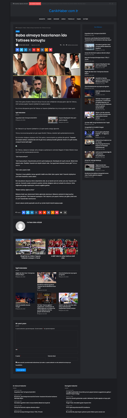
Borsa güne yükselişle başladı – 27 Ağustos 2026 (102, 133)
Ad (17, 349)
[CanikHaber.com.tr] (63, 11)
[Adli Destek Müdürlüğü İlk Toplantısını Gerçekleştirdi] (89, 154)
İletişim (85, 19)
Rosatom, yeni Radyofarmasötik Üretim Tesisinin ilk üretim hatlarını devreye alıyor (98, 39)
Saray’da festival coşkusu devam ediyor (97, 53)
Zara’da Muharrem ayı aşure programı (68, 274)
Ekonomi (56, 19)
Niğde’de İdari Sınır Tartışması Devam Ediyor (25, 274)
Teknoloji (71, 19)
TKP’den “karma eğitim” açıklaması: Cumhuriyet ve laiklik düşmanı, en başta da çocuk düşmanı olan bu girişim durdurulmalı (46, 308)
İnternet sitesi (52, 356)
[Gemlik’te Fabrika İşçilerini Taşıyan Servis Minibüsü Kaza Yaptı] (46, 277)
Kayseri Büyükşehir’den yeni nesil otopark (103, 65)
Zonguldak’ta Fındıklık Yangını (94, 127)
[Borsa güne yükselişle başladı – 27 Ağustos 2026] (89, 134)
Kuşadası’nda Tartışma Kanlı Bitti (26, 118)
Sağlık (63, 19)
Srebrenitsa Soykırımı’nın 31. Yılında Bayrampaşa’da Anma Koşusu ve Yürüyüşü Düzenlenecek (103, 143)
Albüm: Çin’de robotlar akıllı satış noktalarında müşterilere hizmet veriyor (67, 306)
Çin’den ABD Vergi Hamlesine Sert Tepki (97, 122)
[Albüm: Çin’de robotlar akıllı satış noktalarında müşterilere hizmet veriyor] (68, 298)
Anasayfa (42, 19)
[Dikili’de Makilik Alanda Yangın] (25, 298)
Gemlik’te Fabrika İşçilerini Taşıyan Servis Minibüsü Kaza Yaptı (46, 286)
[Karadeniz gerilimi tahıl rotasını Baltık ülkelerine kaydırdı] (89, 47)
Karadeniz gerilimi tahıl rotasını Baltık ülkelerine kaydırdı (57, 3)
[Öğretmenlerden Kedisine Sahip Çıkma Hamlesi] (89, 167)
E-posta (18, 356)
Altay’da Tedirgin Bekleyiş (93, 160)
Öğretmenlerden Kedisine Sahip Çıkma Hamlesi (102, 167)
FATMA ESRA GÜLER (24, 45)
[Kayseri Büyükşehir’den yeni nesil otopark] (53, 120)
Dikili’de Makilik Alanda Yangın (23, 306)
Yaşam (79, 19)
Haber (49, 19)
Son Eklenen (98, 27)
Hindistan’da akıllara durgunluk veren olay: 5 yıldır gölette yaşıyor (97, 174)
